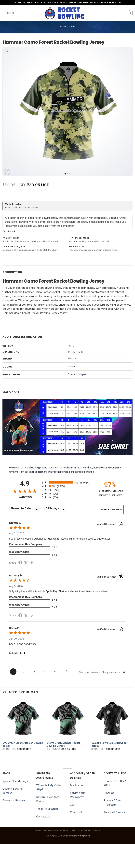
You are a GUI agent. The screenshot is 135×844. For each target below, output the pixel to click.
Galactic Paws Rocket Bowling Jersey (109, 744)
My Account (77, 785)
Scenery (72, 374)
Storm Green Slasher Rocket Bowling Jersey (63, 744)
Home (63, 26)
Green (71, 366)
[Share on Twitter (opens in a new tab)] (26, 562)
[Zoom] (7, 172)
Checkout (76, 812)
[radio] (67, 482)
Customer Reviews (13, 800)
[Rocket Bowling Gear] (64, 13)
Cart (72, 804)
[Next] (126, 111)
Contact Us (43, 816)
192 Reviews (28, 496)
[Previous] (9, 111)
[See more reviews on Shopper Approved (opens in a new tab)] (31, 562)
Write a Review (111, 509)
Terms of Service (114, 812)
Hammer (72, 358)
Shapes (82, 374)
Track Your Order (47, 808)
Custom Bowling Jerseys (86, 830)
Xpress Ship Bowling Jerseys (50, 830)
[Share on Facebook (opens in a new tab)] (20, 562)
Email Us (109, 793)
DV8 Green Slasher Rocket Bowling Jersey (22, 744)
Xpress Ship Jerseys (15, 781)
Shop (72, 26)
